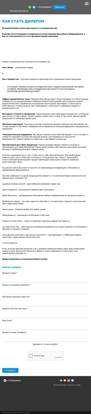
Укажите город (9, 273)
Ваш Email (7, 320)
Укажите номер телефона (14, 332)
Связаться (59, 7)
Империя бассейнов (19, 11)
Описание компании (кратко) (16, 297)
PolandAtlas (35, 413)
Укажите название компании (16, 285)
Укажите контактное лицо (15, 309)
